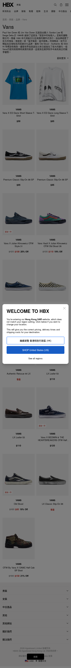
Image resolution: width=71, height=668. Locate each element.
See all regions (35, 358)
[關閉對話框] (64, 308)
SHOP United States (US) (35, 350)
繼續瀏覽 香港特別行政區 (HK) (35, 340)
